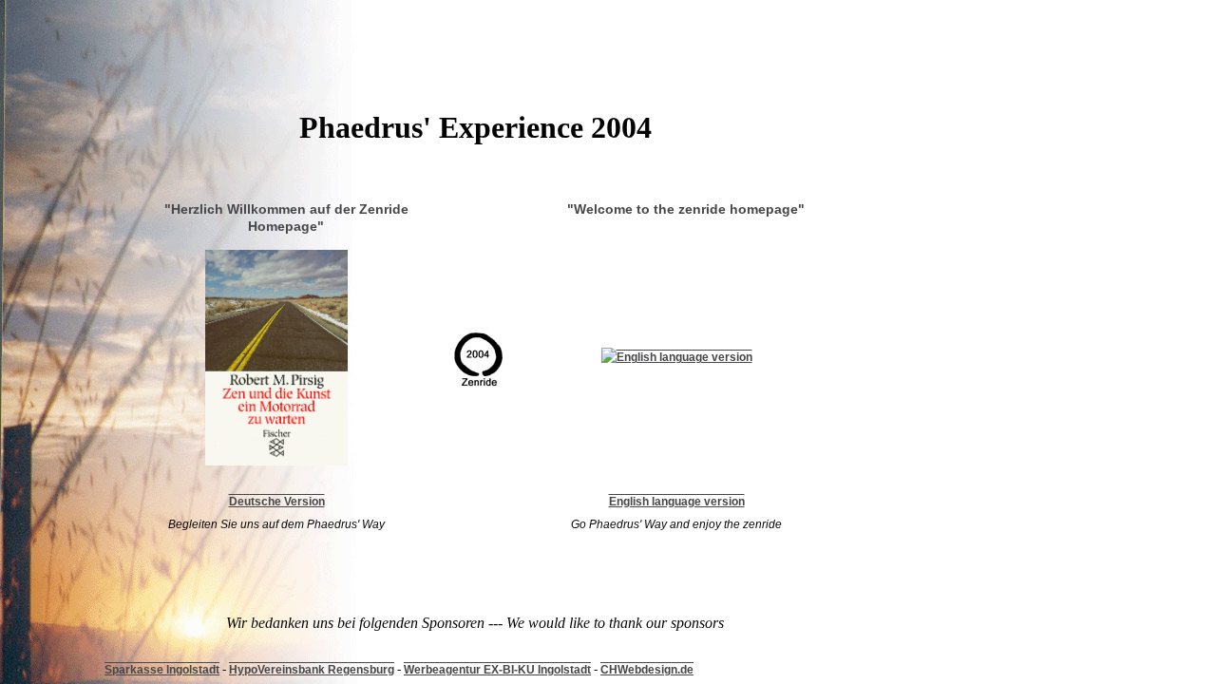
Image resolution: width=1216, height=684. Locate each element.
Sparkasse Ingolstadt (161, 669)
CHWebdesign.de (647, 669)
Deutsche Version (277, 501)
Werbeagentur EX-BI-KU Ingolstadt (497, 669)
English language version (677, 501)
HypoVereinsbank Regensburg (311, 669)
